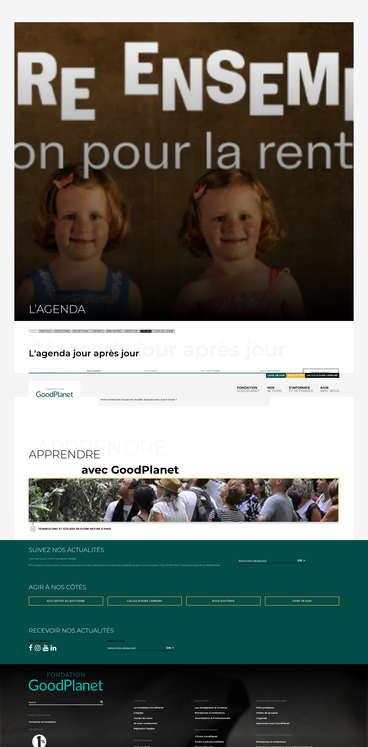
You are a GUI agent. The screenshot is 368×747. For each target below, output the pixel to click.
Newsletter (296, 375)
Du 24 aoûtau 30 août (94, 372)
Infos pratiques (265, 707)
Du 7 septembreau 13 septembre (211, 372)
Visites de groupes (267, 712)
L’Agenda (261, 718)
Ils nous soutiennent (145, 723)
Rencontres (114, 331)
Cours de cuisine (163, 331)
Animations (132, 331)
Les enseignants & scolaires (211, 707)
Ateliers (146, 331)
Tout (33, 331)
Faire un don (276, 375)
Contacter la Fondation (42, 722)
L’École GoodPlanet (206, 736)
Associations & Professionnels (212, 718)
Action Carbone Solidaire (209, 741)
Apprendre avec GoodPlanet (272, 723)
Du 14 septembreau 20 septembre (270, 372)
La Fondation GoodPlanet (149, 707)
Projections (80, 331)
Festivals (45, 331)
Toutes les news (143, 718)
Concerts (97, 331)
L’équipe (138, 712)
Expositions (62, 331)
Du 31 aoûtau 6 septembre (150, 372)
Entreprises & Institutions (210, 712)
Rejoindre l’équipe (144, 728)
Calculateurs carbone (322, 375)
